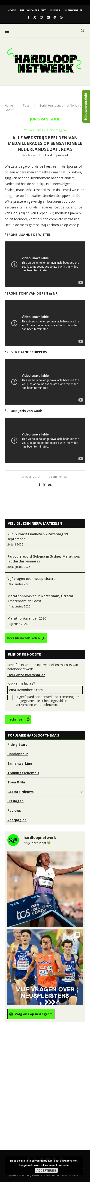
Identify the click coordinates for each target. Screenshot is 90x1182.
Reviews (14, 810)
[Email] (48, 17)
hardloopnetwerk (57, 155)
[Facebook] (28, 17)
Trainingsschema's (23, 773)
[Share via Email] (49, 484)
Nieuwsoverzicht (33, 10)
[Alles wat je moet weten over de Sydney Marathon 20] (45, 889)
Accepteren (46, 1170)
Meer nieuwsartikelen (23, 638)
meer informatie (59, 1165)
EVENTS (55, 10)
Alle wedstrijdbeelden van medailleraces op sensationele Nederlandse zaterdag (45, 143)
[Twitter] (34, 17)
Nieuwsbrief (73, 10)
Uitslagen (15, 801)
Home (12, 10)
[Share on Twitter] (44, 484)
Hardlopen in (17, 754)
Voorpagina (17, 820)
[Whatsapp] (61, 17)
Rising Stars (17, 744)
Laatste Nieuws (20, 791)
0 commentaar (58, 477)
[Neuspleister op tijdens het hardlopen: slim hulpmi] (45, 967)
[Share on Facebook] (39, 484)
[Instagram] (41, 17)
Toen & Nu (16, 782)
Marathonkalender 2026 (26, 618)
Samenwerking (19, 763)
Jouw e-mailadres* (21, 683)
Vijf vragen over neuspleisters (31, 578)
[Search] (82, 30)
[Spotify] (55, 17)
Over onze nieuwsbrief (26, 675)
